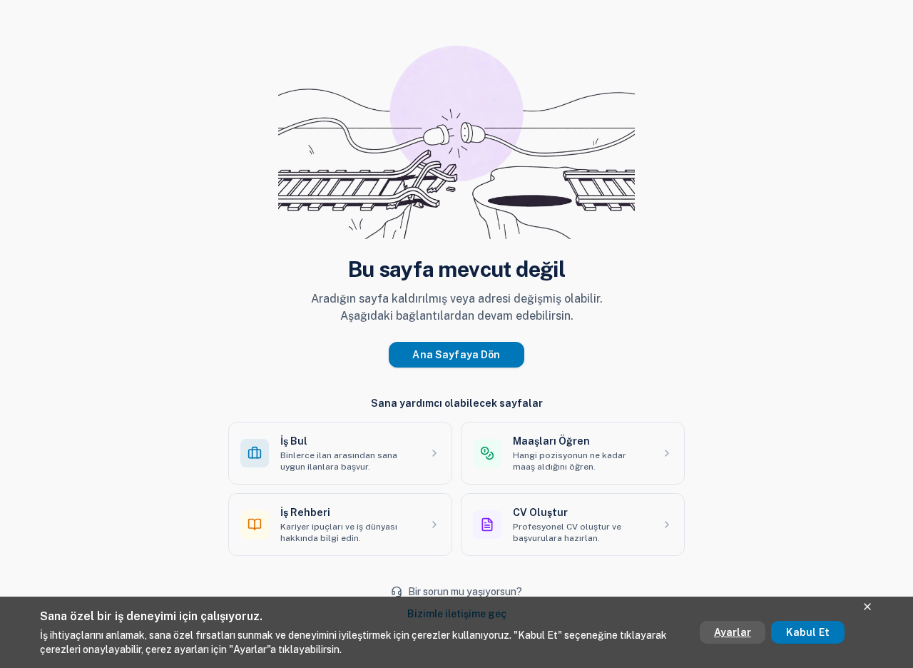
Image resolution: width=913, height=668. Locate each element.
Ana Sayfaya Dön (456, 354)
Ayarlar (732, 632)
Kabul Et (808, 632)
